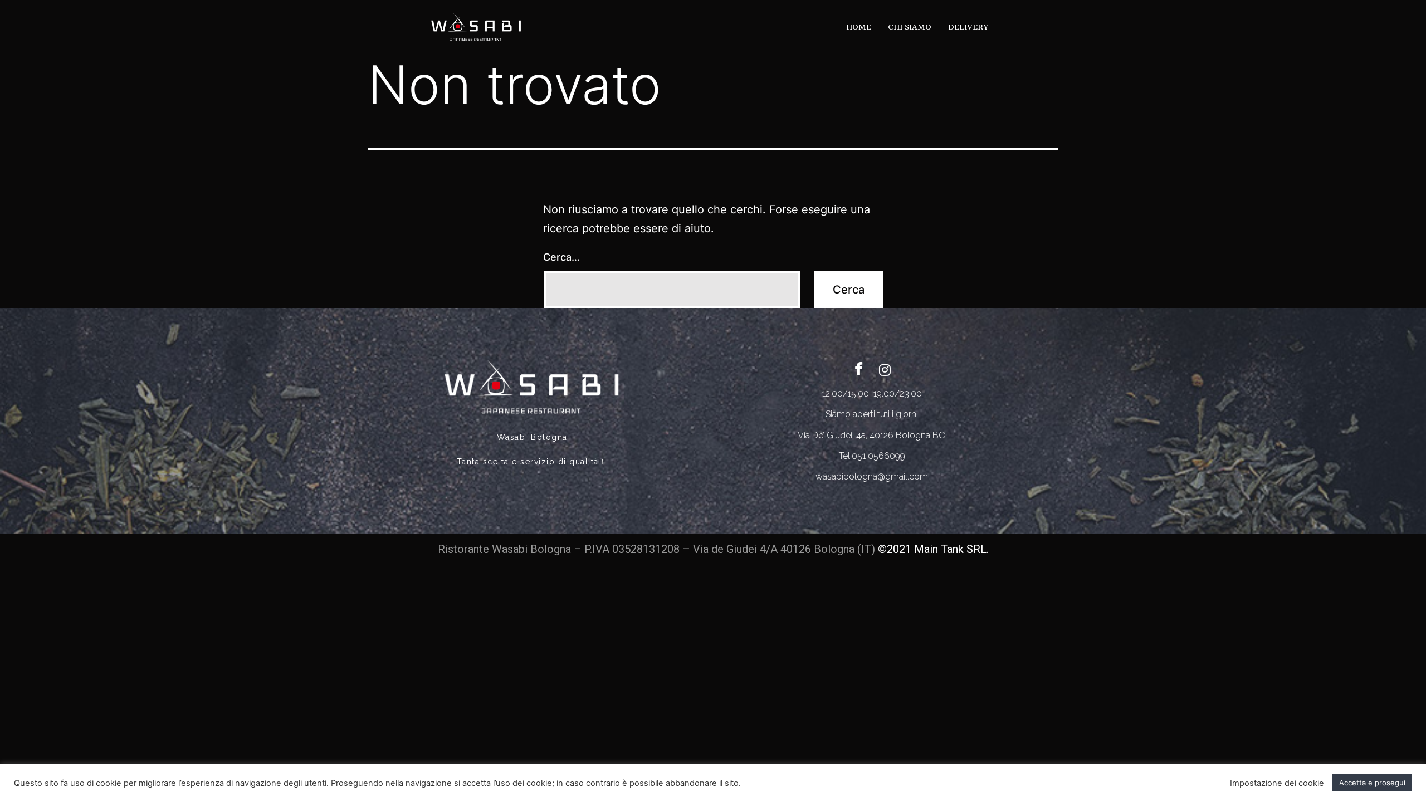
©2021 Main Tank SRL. (933, 549)
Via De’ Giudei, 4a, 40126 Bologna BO (872, 435)
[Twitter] (884, 369)
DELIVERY (968, 28)
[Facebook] (859, 369)
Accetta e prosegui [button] (1372, 782)
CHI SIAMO (909, 28)
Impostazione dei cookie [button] (1277, 783)
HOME (858, 28)
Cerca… (561, 257)
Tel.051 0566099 (872, 456)
